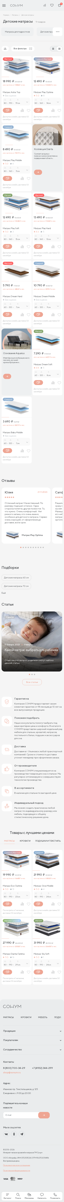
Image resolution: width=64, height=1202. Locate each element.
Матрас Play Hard (42, 228)
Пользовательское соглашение (16, 1165)
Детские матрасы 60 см (16, 577)
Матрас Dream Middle (44, 296)
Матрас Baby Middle (13, 432)
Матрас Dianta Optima (14, 954)
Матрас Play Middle (12, 160)
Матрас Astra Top (11, 92)
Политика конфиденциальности (16, 1170)
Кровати (25, 841)
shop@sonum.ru (12, 1072)
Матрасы (9, 841)
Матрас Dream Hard (12, 296)
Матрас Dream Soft (43, 364)
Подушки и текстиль (48, 841)
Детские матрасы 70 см (16, 586)
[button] (20, 547)
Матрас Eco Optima (12, 886)
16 (13, 957)
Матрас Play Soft (11, 228)
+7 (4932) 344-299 (42, 1068)
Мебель (42, 1017)
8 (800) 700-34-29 (14, 1068)
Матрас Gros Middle (43, 886)
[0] (59, 5)
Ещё (4, 593)
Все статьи (32, 682)
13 (13, 889)
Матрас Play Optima (43, 92)
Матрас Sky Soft (41, 954)
